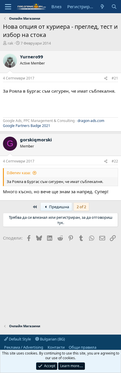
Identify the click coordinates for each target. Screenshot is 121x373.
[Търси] (114, 6)
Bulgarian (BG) (52, 339)
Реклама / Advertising (23, 347)
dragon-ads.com (91, 120)
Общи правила (82, 347)
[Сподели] (106, 78)
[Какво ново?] (102, 6)
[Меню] (8, 7)
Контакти (56, 347)
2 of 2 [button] (81, 206)
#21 (115, 78)
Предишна (58, 206)
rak (10, 43)
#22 (115, 161)
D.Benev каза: (19, 172)
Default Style (19, 339)
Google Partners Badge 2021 (26, 125)
